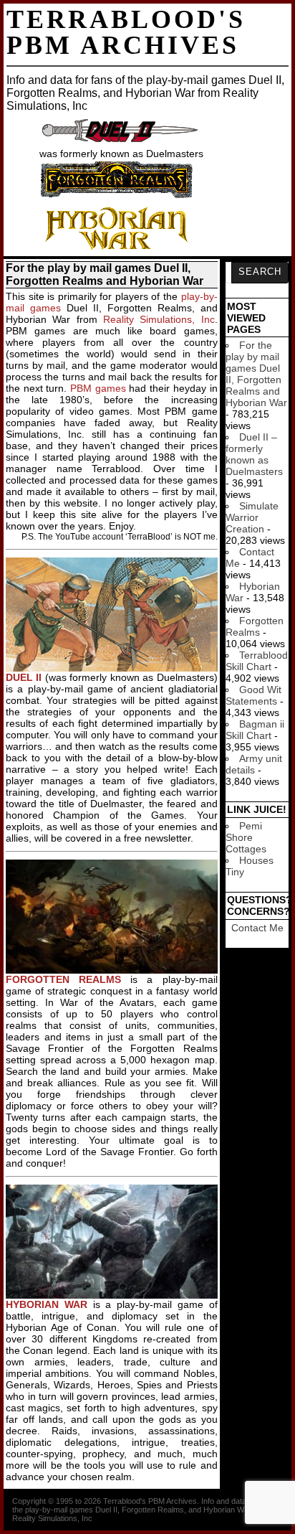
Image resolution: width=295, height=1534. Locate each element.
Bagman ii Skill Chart (255, 729)
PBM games (98, 388)
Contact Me (257, 927)
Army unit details (254, 764)
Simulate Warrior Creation (252, 517)
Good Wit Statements (253, 695)
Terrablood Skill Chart (257, 660)
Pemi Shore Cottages (246, 837)
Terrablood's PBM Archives (126, 32)
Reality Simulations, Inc (159, 319)
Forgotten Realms (255, 626)
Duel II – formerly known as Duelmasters (254, 454)
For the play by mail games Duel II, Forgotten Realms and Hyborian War (256, 373)
